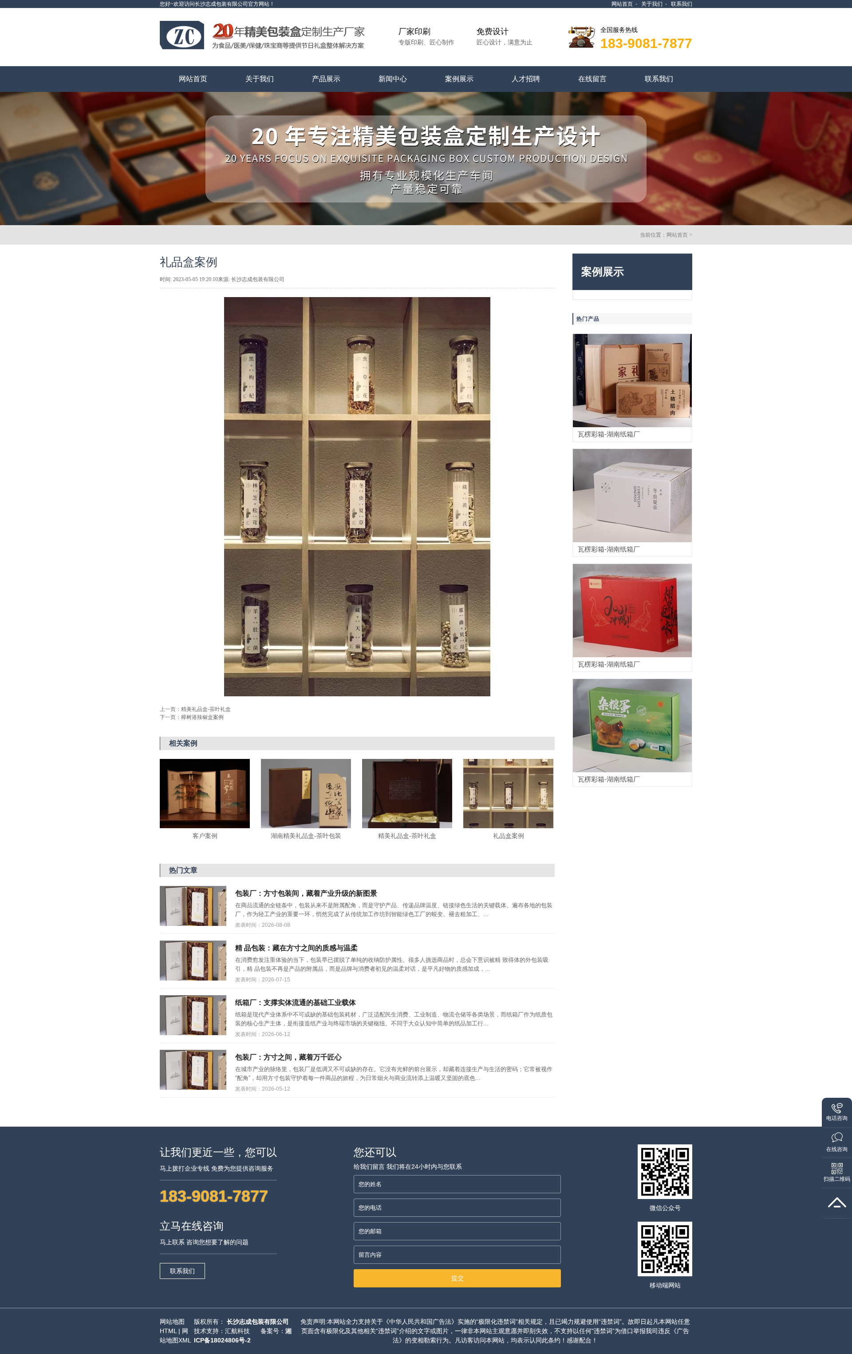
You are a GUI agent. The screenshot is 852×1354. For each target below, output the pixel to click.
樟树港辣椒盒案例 (202, 717)
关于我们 (652, 4)
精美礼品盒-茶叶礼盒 (206, 709)
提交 (457, 1278)
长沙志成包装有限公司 (258, 1321)
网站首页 (622, 4)
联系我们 (681, 4)
